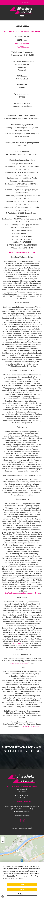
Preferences (22, 894)
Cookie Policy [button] (11, 876)
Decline (22, 889)
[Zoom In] (3, 838)
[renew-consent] (2, 896)
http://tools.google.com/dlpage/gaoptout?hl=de (21, 593)
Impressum (15, 828)
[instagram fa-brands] (24, 820)
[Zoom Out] (3, 841)
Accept (22, 884)
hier (13, 643)
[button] (22, 17)
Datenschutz (23, 828)
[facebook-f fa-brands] (20, 820)
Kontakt (30, 828)
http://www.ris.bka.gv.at (30, 726)
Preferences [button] (19, 878)
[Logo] (22, 10)
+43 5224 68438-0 (22, 3)
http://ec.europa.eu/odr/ (19, 663)
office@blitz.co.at (22, 47)
